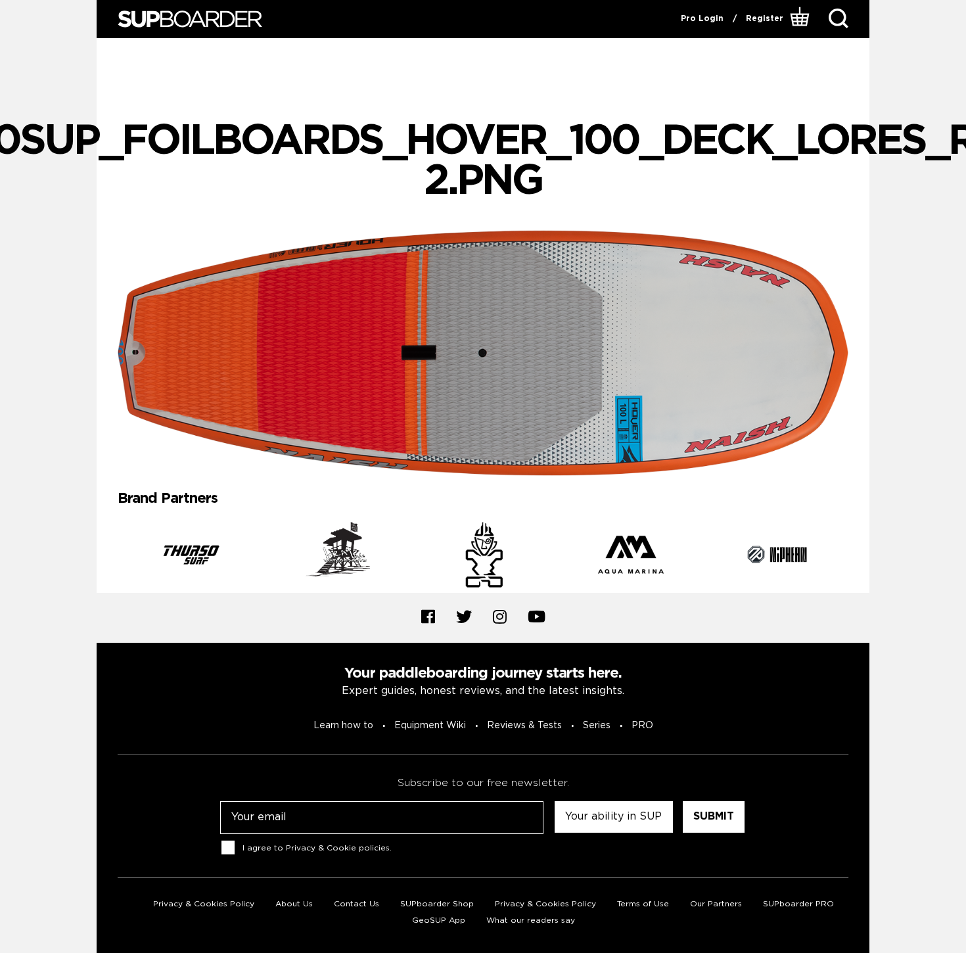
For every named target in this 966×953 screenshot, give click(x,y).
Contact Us (356, 904)
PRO (642, 726)
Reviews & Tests (524, 726)
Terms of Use (643, 904)
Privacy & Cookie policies (338, 848)
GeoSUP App (438, 920)
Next (858, 557)
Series (596, 726)
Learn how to (343, 726)
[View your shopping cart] (801, 19)
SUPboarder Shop (437, 904)
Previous (107, 557)
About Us (294, 904)
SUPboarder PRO (798, 904)
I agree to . (317, 848)
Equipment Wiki (430, 726)
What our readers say (530, 920)
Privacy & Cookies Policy (203, 904)
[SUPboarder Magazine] (190, 19)
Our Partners (716, 904)
